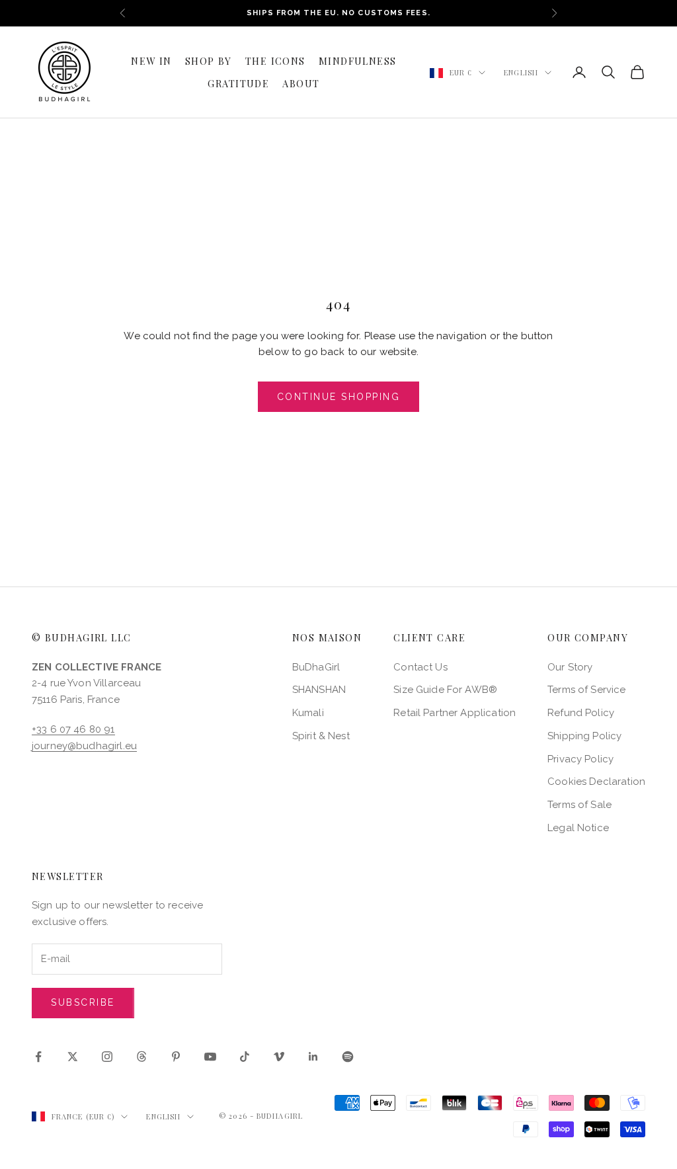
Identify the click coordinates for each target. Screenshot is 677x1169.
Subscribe (83, 1002)
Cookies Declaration (596, 781)
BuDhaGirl (316, 667)
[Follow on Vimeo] (279, 1056)
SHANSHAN (319, 690)
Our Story (569, 667)
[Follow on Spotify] (347, 1056)
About (300, 83)
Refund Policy (580, 713)
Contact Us (420, 667)
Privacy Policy (580, 759)
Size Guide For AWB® (445, 690)
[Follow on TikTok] (244, 1056)
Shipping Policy (584, 736)
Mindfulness (358, 60)
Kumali (308, 713)
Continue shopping (339, 396)
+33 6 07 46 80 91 (73, 729)
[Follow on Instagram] (107, 1056)
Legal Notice (578, 828)
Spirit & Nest (321, 736)
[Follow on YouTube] (210, 1056)
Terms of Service (586, 690)
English (521, 72)
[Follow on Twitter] (72, 1056)
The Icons (275, 60)
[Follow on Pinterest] (175, 1056)
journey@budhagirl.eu (84, 746)
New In (151, 60)
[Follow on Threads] (141, 1056)
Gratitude (238, 83)
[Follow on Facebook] (38, 1056)
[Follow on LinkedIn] (313, 1056)
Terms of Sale (579, 805)
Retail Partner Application (454, 713)
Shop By (208, 60)
